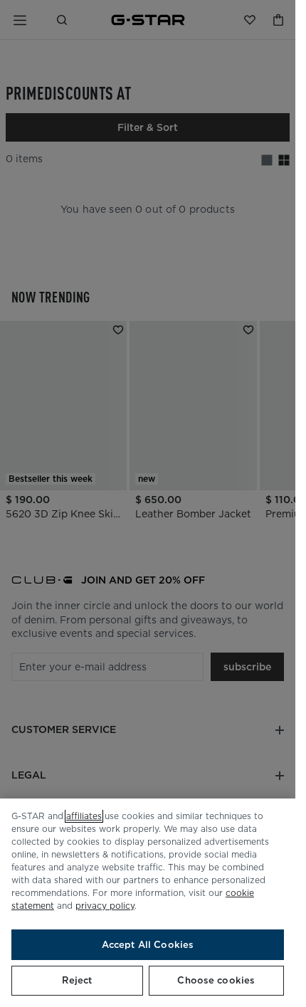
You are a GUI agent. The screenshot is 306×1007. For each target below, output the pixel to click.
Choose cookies (216, 980)
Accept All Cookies (148, 944)
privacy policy (104, 905)
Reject (77, 980)
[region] (147, 902)
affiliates (84, 816)
